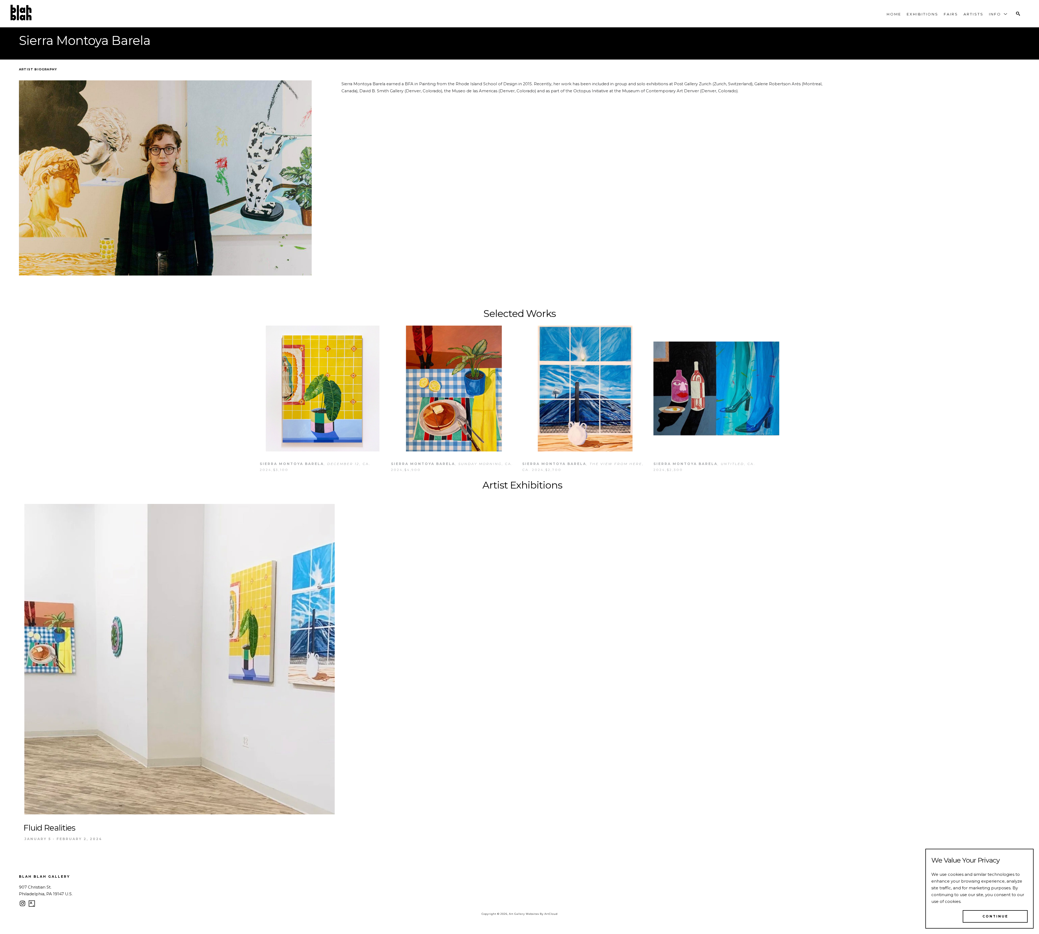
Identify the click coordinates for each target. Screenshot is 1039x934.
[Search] (1018, 14)
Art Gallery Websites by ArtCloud (533, 913)
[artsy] (31, 903)
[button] (998, 14)
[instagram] (22, 903)
